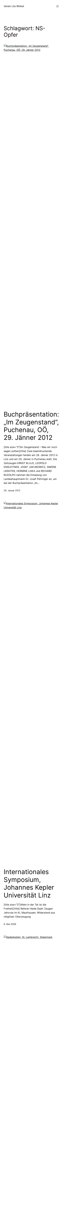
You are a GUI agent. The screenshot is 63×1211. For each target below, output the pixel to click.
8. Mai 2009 (10, 924)
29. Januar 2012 (12, 490)
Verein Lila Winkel (14, 6)
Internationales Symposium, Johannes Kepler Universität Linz (29, 883)
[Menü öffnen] (57, 6)
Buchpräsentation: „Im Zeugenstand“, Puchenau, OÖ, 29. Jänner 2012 (31, 425)
